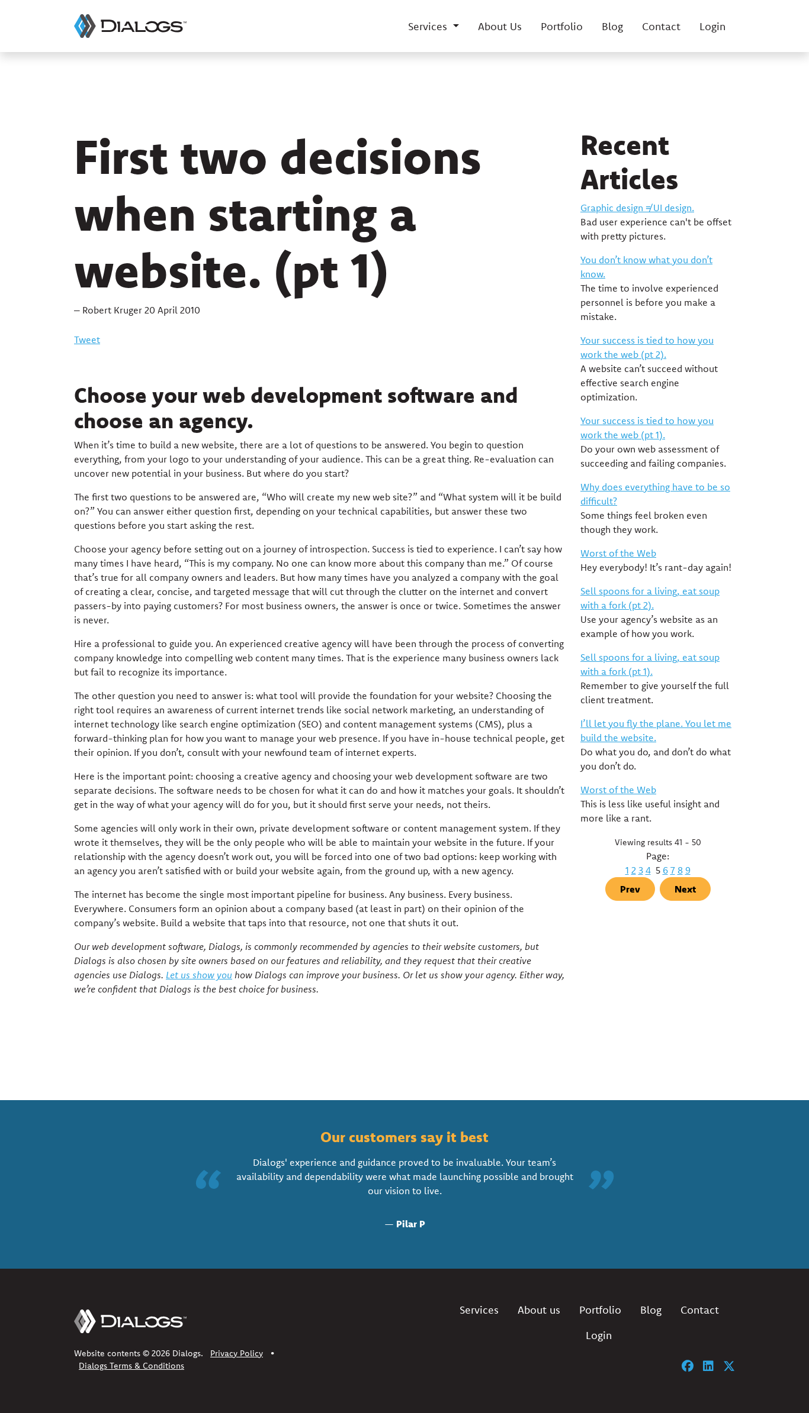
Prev (630, 889)
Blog (612, 26)
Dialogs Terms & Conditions (131, 1365)
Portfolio (562, 26)
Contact (661, 26)
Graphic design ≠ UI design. (637, 208)
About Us (500, 26)
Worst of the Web (618, 553)
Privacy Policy (236, 1353)
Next (685, 889)
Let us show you (199, 975)
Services (479, 1310)
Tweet (87, 339)
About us (539, 1310)
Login (712, 26)
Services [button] (429, 26)
